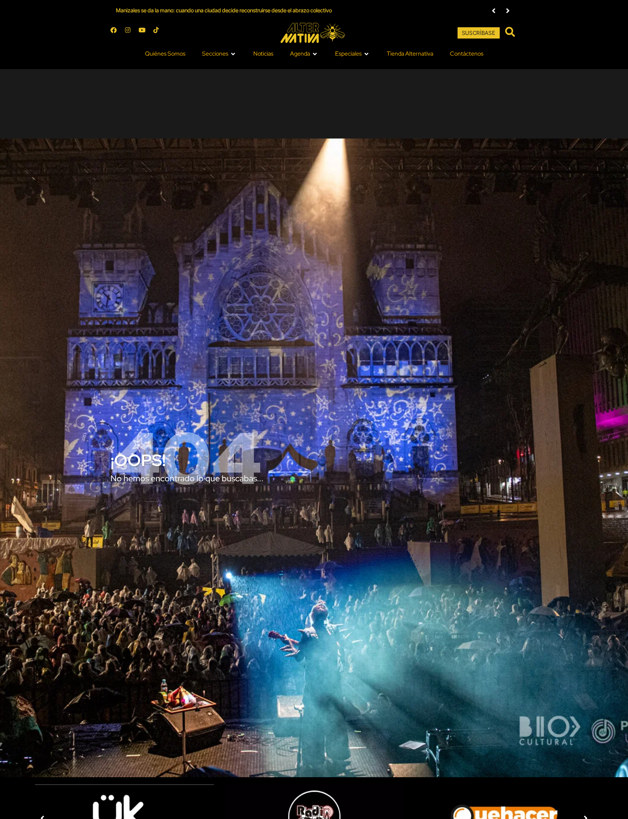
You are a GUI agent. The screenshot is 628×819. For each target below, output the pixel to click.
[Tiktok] (159, 33)
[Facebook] (116, 33)
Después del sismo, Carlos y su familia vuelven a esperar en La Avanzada (201, 10)
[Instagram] (131, 33)
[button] (494, 11)
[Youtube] (145, 33)
